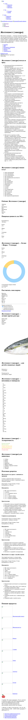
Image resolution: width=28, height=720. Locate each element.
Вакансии (9, 5)
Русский (9, 11)
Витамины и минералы (9, 47)
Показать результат (6, 310)
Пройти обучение (8, 21)
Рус (5, 10)
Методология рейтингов (11, 717)
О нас (6, 3)
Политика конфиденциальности (12, 713)
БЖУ (4, 46)
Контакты (9, 7)
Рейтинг (5, 49)
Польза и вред (6, 48)
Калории (5, 44)
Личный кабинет (22, 21)
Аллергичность (7, 51)
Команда (9, 6)
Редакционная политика (10, 716)
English (9, 12)
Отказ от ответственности (11, 715)
